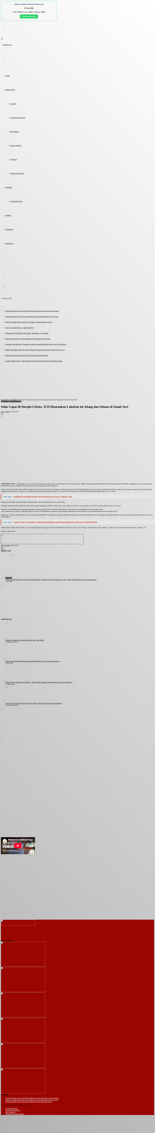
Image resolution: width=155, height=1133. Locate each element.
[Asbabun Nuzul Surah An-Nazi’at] (23, 1067)
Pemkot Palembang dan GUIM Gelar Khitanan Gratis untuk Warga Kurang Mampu (32, 311)
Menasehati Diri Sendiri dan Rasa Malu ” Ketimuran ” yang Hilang (26, 333)
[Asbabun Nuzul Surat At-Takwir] (23, 1093)
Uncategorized (16, 401)
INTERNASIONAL (16, 201)
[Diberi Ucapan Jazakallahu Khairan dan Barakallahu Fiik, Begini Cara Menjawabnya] (17, 659)
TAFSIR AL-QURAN (17, 173)
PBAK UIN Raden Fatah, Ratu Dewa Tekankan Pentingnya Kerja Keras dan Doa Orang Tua (35, 350)
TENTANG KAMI (11, 1108)
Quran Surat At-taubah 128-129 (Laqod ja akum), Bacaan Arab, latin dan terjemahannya (33, 703)
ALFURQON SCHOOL (17, 118)
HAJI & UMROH (15, 145)
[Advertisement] (77, 382)
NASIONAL (8, 187)
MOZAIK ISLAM (10, 90)
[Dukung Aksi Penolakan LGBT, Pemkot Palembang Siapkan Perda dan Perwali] (23, 966)
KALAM (13, 104)
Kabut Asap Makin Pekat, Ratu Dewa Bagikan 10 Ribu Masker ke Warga (28, 322)
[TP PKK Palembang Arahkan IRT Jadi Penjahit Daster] (23, 1017)
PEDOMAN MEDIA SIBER (14, 1114)
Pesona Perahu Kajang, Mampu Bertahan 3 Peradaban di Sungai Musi (27, 339)
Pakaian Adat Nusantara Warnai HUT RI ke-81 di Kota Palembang (26, 355)
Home (3, 400)
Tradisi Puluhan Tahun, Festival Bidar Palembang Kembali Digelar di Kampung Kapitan (33, 361)
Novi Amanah (5, 412)
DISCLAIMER (10, 1112)
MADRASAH (9, 243)
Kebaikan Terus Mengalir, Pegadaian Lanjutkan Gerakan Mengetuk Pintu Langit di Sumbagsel (35, 344)
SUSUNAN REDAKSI (12, 1110)
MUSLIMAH (14, 132)
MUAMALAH (9, 229)
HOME (7, 76)
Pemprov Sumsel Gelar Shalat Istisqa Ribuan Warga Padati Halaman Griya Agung (31, 316)
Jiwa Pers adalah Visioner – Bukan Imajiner (19, 328)
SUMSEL (8, 215)
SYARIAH (13, 159)
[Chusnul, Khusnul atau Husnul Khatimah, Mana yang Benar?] (17, 638)
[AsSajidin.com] (6, 45)
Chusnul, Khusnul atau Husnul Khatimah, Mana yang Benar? (24, 640)
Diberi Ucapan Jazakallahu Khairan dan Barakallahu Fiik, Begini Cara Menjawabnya (32, 661)
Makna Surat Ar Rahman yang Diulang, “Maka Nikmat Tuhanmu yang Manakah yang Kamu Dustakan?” (39, 682)
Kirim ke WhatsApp (29, 16)
